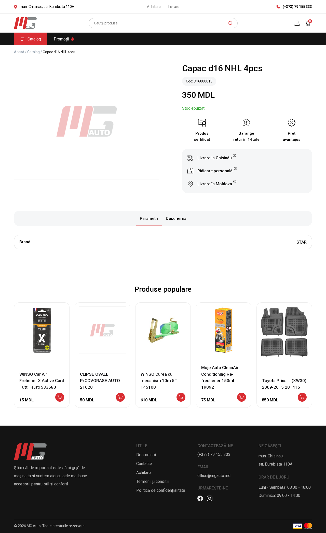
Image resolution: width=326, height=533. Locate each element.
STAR (301, 242)
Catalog (34, 39)
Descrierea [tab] (176, 218)
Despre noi (146, 454)
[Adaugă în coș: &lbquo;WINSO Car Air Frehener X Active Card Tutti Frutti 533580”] (59, 397)
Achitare (154, 7)
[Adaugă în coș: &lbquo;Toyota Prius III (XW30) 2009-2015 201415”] (302, 397)
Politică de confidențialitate (160, 490)
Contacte (144, 463)
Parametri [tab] (149, 218)
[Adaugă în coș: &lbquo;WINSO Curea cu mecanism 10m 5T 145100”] (180, 397)
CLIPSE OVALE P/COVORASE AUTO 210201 (100, 381)
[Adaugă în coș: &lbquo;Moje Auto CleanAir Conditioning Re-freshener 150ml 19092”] (241, 397)
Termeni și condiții (152, 481)
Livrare (173, 7)
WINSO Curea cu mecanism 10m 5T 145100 (159, 381)
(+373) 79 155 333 (297, 7)
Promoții (61, 39)
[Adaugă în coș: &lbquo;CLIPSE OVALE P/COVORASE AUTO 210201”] (120, 397)
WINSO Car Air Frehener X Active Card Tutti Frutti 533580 (41, 381)
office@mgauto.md (213, 475)
